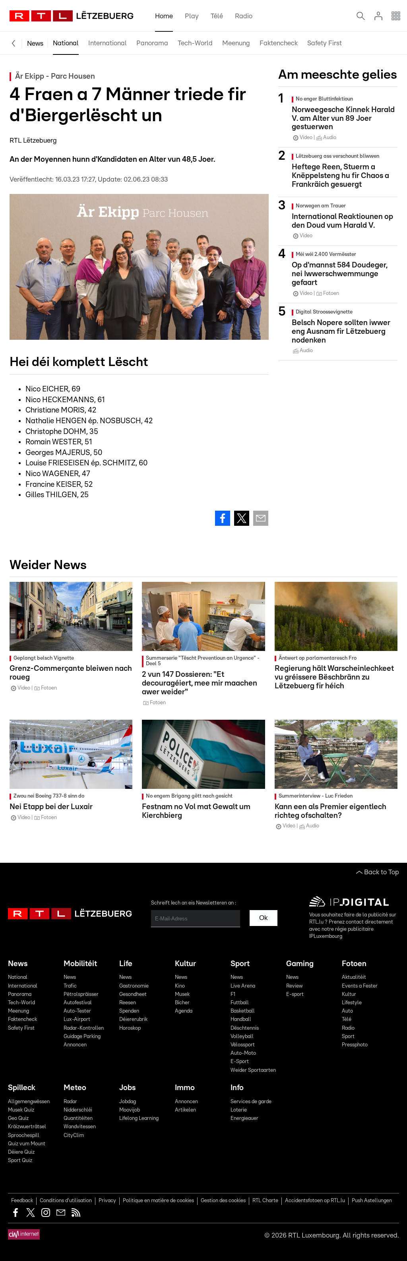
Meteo (75, 1088)
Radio (243, 16)
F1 (233, 994)
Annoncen (75, 1045)
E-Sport (240, 1061)
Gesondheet (133, 994)
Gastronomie (134, 986)
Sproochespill (23, 1135)
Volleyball (242, 1036)
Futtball (240, 1002)
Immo (185, 1088)
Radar (70, 1101)
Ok (263, 918)
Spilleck (21, 1088)
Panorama (152, 43)
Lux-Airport (77, 1019)
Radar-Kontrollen (84, 1028)
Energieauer (244, 1118)
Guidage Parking (82, 1036)
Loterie (239, 1110)
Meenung (236, 43)
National (66, 43)
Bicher (182, 1002)
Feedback (22, 1200)
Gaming (300, 964)
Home (164, 16)
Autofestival (78, 1002)
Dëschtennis (245, 1028)
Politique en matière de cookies (158, 1200)
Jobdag (127, 1101)
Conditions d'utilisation (66, 1200)
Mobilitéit (80, 964)
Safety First (324, 43)
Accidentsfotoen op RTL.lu (315, 1200)
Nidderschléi (78, 1110)
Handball (241, 1019)
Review (294, 986)
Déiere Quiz (21, 1152)
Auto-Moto (243, 1053)
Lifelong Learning (139, 1118)
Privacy (107, 1200)
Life (125, 964)
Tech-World (195, 43)
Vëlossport (243, 1045)
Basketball (243, 1011)
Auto (347, 1011)
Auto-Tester (77, 1011)
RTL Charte (265, 1200)
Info (237, 1088)
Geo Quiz (18, 1118)
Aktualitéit (354, 977)
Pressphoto (355, 1045)
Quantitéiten (78, 1118)
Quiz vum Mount (26, 1144)
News (35, 43)
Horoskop (130, 1028)
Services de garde (251, 1101)
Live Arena (243, 986)
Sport (240, 964)
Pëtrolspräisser (81, 994)
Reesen (127, 1002)
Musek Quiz (21, 1110)
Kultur (185, 964)
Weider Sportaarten (253, 1070)
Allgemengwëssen (29, 1101)
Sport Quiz (20, 1160)
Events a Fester (360, 986)
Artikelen (185, 1110)
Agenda (183, 1011)
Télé (217, 16)
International (107, 43)
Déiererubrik (133, 1019)
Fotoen (354, 964)
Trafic (70, 986)
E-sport (295, 994)
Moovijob (129, 1110)
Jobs (127, 1088)
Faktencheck (279, 43)
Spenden (129, 1011)
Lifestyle (352, 1002)
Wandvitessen (80, 1126)
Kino (180, 986)
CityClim (74, 1135)
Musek (182, 994)
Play (192, 16)
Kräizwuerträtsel (27, 1126)
